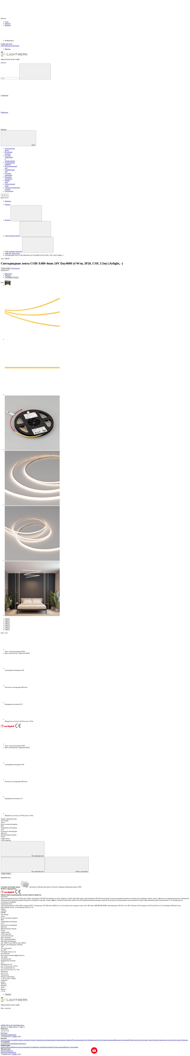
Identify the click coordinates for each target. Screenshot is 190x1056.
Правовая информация (8, 1035)
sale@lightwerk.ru (18, 1025)
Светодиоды (9, 191)
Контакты (16, 46)
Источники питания (8, 153)
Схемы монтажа (58, 1047)
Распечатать (16, 268)
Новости (8, 23)
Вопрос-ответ (39, 1047)
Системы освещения (8, 174)
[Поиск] (35, 71)
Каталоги (4, 1047)
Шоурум (7, 49)
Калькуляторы (48, 1047)
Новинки (8, 201)
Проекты (8, 25)
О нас (7, 22)
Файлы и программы (81, 871)
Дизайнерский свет (93, 1040)
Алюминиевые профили (10, 163)
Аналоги (8, 994)
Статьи (32, 1047)
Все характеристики (37, 856)
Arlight (14, 1036)
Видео (9, 1047)
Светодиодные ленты (8, 1040)
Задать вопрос (6, 268)
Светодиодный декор (145, 1040)
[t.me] (45, 1023)
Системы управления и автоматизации (42, 1040)
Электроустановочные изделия (162, 1040)
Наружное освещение (8, 178)
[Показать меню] (26, 213)
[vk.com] (15, 1023)
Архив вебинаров (24, 1047)
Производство (9, 1043)
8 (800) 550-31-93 (6, 1025)
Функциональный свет (79, 1040)
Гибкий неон (7, 181)
